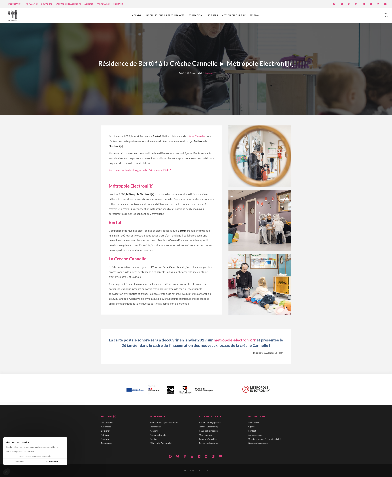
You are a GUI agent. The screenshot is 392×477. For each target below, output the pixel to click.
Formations (196, 15)
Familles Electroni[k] (208, 426)
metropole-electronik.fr (235, 340)
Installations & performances (165, 15)
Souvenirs (46, 4)
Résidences (208, 72)
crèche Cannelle (196, 136)
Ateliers (213, 15)
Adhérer (89, 4)
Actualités (32, 4)
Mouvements (205, 435)
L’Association (15, 4)
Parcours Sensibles (208, 439)
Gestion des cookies (258, 443)
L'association (107, 422)
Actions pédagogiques (210, 422)
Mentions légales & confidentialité (264, 439)
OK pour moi (51, 461)
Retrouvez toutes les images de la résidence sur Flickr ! (140, 170)
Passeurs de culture (208, 443)
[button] (6, 471)
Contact (118, 4)
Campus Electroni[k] (208, 430)
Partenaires (103, 4)
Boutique (105, 439)
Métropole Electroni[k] (161, 443)
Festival (255, 15)
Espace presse (255, 435)
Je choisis (19, 461)
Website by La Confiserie (196, 470)
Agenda (136, 15)
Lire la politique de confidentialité (20, 452)
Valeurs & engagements (68, 4)
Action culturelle (234, 15)
